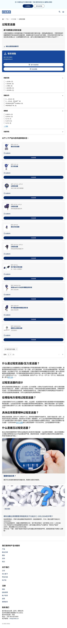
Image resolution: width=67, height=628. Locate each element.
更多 (6, 126)
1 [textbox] (8, 354)
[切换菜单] (63, 12)
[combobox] (11, 349)
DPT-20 (10, 377)
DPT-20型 (19, 422)
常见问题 (7, 509)
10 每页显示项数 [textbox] (10, 349)
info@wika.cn (8, 59)
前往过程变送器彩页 (12, 46)
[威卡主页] (6, 12)
